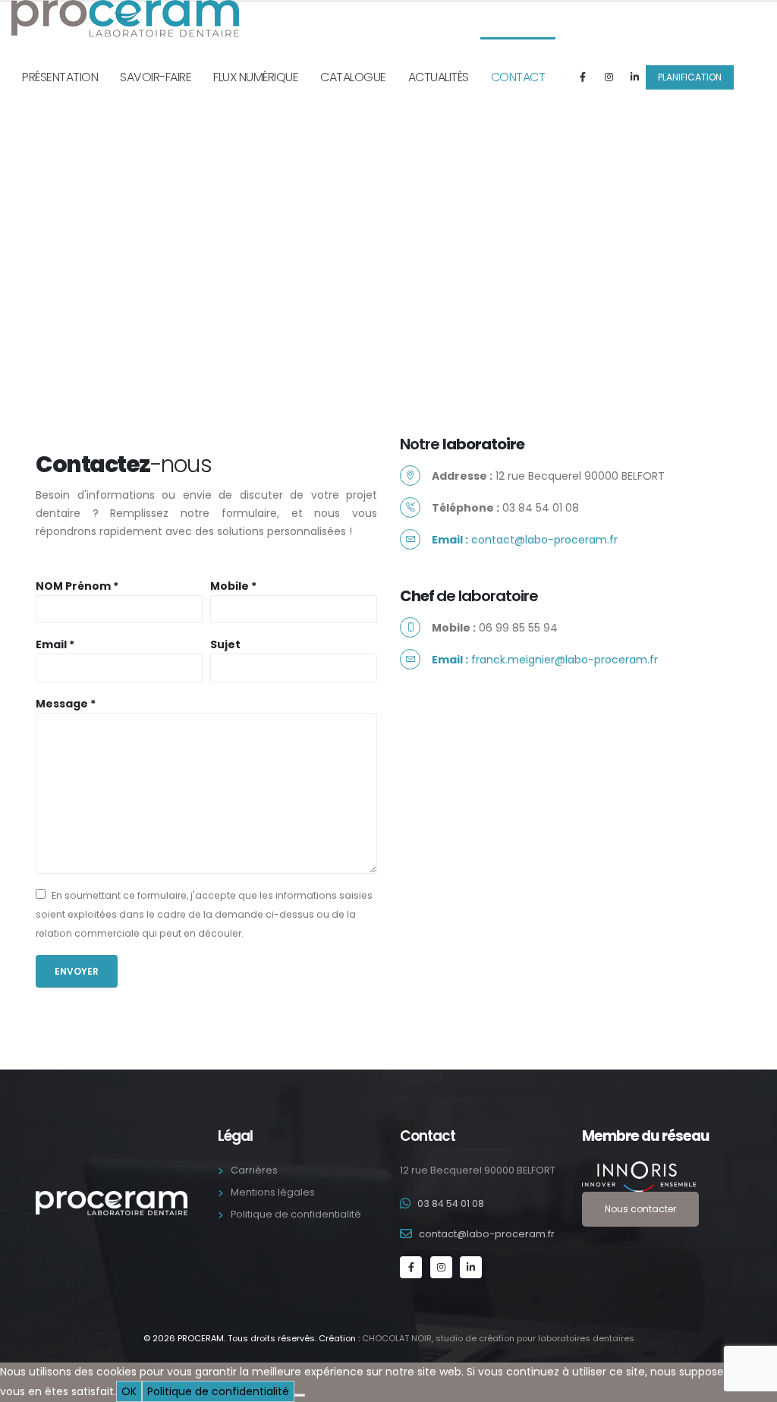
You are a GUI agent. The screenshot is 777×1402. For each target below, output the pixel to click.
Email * (55, 644)
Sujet (225, 644)
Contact (518, 77)
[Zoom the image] (661, 1176)
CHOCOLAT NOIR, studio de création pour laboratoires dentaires (498, 1338)
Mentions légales (273, 1192)
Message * (66, 703)
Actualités (438, 77)
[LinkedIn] (634, 76)
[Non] (299, 1395)
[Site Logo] (125, 18)
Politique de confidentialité (296, 1214)
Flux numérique (255, 77)
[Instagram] (608, 76)
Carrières (254, 1170)
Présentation (60, 77)
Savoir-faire (155, 77)
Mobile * (233, 586)
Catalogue (353, 77)
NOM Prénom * (77, 586)
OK (129, 1391)
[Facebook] (582, 76)
